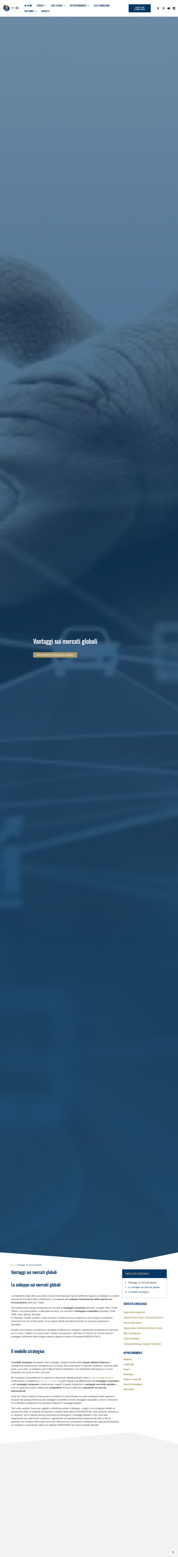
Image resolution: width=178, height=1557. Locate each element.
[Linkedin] (174, 8)
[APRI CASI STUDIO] (64, 5)
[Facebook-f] (158, 8)
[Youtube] (168, 8)
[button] (163, 1274)
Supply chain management (134, 1312)
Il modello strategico (138, 1292)
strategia (109, 1378)
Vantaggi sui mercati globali (142, 1282)
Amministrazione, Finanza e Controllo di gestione (143, 1317)
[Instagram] (163, 8)
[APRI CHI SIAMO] (35, 11)
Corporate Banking (131, 1338)
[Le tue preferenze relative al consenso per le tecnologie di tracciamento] (173, 1552)
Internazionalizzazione (132, 1322)
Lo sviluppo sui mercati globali (144, 1287)
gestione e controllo (48, 1381)
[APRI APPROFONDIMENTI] (88, 5)
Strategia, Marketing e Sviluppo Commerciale (142, 1344)
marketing (95, 1378)
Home (12, 1265)
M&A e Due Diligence (131, 1333)
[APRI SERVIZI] (45, 5)
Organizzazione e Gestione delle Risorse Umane (142, 1328)
